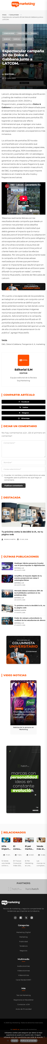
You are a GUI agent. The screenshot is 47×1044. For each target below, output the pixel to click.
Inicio (4, 15)
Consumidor (14, 15)
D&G (3, 344)
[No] (44, 1037)
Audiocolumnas (23, 966)
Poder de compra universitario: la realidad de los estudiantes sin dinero (29, 619)
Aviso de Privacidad (23, 1009)
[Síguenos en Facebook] (21, 918)
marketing (40, 344)
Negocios (23, 951)
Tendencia (21, 45)
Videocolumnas (23, 971)
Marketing (27, 39)
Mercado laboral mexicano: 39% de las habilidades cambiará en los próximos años (28, 593)
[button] (23, 707)
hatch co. (16, 1029)
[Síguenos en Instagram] (15, 918)
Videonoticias (23, 975)
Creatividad (23, 33)
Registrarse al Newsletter (24, 1000)
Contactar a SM (23, 1004)
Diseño (34, 33)
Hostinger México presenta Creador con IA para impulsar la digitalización (29, 564)
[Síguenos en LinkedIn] (32, 918)
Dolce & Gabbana (13, 344)
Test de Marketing (23, 995)
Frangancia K (27, 344)
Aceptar (14, 1041)
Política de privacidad (29, 1041)
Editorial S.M (24, 369)
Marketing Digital (23, 932)
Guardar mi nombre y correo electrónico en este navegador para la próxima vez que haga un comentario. (24, 477)
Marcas (7, 39)
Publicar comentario (13, 485)
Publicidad (8, 45)
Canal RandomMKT (23, 980)
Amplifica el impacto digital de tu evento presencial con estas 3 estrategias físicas (28, 578)
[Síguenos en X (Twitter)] (26, 918)
